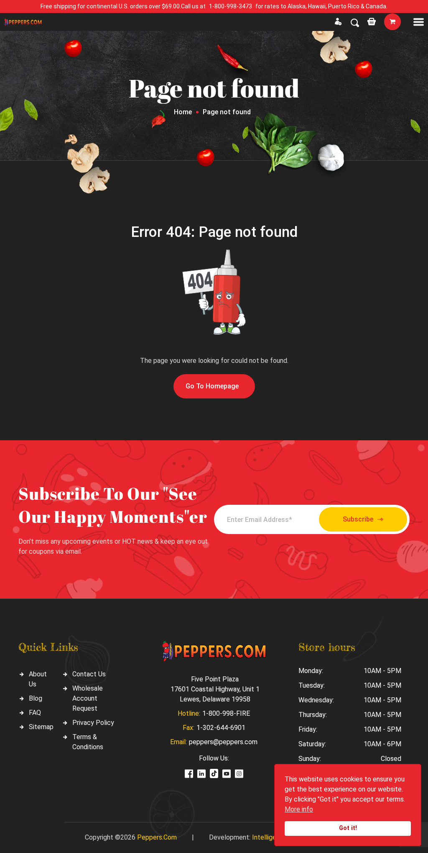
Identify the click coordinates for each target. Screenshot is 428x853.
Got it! (348, 828)
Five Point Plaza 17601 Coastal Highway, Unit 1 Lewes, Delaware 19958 (215, 689)
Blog (35, 698)
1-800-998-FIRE (226, 713)
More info (299, 809)
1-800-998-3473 (230, 6)
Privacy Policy (93, 723)
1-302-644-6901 (220, 728)
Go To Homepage (212, 386)
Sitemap (41, 727)
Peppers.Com (157, 837)
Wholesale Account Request (87, 698)
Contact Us (89, 674)
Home (183, 112)
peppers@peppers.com (223, 742)
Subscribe (358, 519)
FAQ (35, 713)
